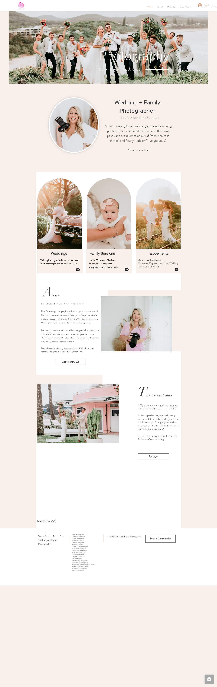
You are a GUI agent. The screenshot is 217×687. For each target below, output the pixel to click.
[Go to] (78, 269)
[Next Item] (166, 324)
